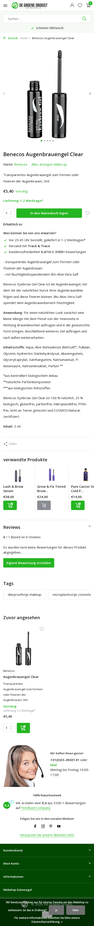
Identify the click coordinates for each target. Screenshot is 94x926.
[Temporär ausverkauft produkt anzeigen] (44, 505)
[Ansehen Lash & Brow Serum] (18, 475)
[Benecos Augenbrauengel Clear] (23, 648)
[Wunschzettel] (80, 5)
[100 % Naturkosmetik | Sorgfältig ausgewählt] (34, 5)
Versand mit (29, 246)
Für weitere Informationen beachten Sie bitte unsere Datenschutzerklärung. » (47, 920)
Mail (53, 765)
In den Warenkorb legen (49, 213)
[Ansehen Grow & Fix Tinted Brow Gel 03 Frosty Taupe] (51, 475)
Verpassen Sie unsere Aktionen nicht (47, 835)
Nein (75, 910)
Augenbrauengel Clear (21, 677)
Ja (56, 910)
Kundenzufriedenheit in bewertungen (47, 252)
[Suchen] (84, 18)
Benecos (20, 164)
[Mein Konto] (72, 5)
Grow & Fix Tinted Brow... (51, 488)
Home (24, 38)
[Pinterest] (51, 826)
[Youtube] (59, 826)
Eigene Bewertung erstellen (29, 563)
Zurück (12, 38)
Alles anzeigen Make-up (49, 164)
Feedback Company (35, 807)
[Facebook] (35, 826)
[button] (41, 141)
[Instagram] (43, 826)
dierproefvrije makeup (24, 594)
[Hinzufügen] (10, 505)
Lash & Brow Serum (13, 488)
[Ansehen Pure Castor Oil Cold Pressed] (85, 475)
